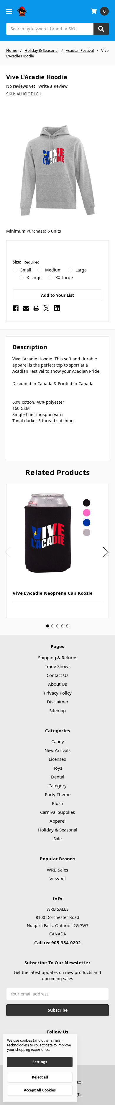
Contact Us (57, 675)
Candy (57, 741)
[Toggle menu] (9, 11)
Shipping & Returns (57, 657)
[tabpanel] (57, 550)
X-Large (34, 277)
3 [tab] (57, 625)
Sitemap (57, 710)
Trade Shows (57, 666)
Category (57, 785)
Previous (8, 552)
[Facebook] (16, 308)
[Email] (26, 308)
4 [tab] (62, 625)
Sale (57, 838)
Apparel (57, 821)
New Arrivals (57, 750)
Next (106, 552)
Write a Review (53, 86)
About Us (57, 684)
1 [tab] (47, 625)
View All (58, 879)
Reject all (40, 1077)
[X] (47, 308)
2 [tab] (52, 625)
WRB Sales (57, 870)
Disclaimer (57, 702)
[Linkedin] (57, 308)
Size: (26, 262)
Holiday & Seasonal (57, 830)
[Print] (36, 308)
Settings (39, 1061)
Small (25, 270)
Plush (57, 803)
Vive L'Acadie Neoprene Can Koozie (53, 593)
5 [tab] (67, 625)
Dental (57, 777)
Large (81, 270)
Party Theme (57, 794)
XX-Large (64, 277)
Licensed (57, 759)
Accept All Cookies (40, 1090)
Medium (53, 270)
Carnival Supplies (57, 812)
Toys (57, 768)
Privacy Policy (58, 693)
